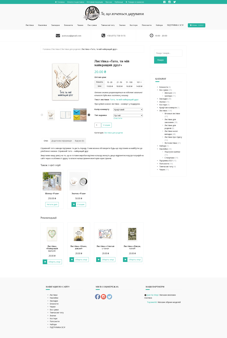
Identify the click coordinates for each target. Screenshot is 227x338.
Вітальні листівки (172, 113)
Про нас (108, 2)
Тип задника (100, 115)
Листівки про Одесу (173, 137)
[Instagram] (169, 2)
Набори (159, 25)
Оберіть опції (54, 262)
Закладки (55, 25)
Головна (61, 2)
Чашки (80, 25)
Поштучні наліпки (172, 152)
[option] (51, 115)
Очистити (117, 118)
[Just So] (113, 13)
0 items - (197, 25)
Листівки (30, 25)
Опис (46, 140)
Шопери (168, 96)
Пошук (160, 60)
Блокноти (68, 25)
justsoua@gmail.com (71, 36)
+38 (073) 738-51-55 (116, 36)
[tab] (46, 141)
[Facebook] (164, 2)
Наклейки (42, 25)
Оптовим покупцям (95, 2)
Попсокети (146, 25)
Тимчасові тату (108, 25)
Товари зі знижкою (136, 2)
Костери (133, 25)
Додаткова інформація (61, 140)
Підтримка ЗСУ (165, 160)
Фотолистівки (171, 143)
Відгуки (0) (79, 140)
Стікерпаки (169, 157)
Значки (122, 25)
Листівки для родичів (70, 49)
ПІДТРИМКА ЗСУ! (175, 25)
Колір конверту (101, 109)
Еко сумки (92, 25)
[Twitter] (174, 2)
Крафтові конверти (168, 107)
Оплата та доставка (75, 2)
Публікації (119, 2)
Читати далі (52, 204)
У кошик (106, 125)
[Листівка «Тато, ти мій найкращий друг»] (65, 81)
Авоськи (168, 93)
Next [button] (89, 115)
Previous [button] (42, 115)
